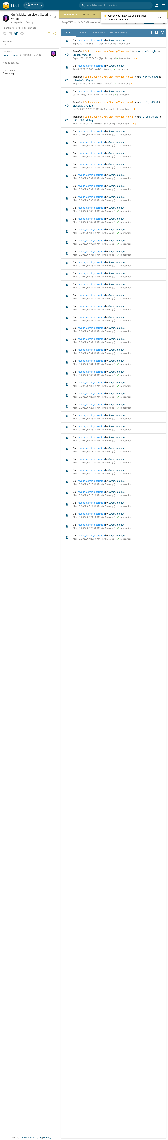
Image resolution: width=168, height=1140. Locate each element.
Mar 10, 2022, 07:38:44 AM (94, 200)
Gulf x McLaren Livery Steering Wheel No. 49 (108, 102)
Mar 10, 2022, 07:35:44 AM (94, 265)
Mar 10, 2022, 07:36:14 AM (94, 255)
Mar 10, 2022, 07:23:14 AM (94, 539)
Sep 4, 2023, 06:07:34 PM (94, 58)
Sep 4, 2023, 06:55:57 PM (94, 43)
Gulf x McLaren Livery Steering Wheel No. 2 (108, 51)
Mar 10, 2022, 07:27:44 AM (94, 440)
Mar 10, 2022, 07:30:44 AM (94, 375)
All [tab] (68, 32)
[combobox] (116, 5)
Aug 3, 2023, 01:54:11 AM (92, 69)
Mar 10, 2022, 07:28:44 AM (94, 418)
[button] (33, 5)
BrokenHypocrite (82, 54)
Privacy (47, 1137)
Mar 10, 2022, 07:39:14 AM (94, 189)
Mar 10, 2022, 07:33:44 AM (94, 309)
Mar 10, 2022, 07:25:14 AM (94, 495)
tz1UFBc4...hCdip (148, 116)
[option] (113, 42)
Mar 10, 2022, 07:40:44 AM (94, 156)
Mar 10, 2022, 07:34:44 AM (94, 287)
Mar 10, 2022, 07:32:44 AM (94, 331)
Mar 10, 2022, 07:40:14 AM (94, 167)
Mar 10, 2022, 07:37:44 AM (94, 222)
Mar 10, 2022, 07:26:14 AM (94, 473)
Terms (39, 1137)
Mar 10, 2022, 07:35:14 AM (94, 276)
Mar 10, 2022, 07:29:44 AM (94, 397)
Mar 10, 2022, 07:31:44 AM (94, 353)
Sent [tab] (83, 32)
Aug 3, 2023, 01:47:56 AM (92, 83)
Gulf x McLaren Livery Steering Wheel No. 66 (108, 116)
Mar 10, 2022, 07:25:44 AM (94, 484)
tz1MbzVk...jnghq (147, 51)
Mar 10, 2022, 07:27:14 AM (94, 451)
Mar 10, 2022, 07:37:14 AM (94, 233)
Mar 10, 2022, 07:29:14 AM (94, 408)
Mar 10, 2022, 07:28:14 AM (94, 429)
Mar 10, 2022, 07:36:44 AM (94, 244)
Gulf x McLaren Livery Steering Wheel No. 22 (108, 76)
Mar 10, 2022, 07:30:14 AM (94, 386)
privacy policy (123, 19)
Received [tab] (99, 32)
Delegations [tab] (118, 32)
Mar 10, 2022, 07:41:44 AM (94, 134)
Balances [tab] (89, 14)
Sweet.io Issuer (116, 40)
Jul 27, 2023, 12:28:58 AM (93, 109)
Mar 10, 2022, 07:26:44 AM (94, 462)
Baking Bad (28, 1137)
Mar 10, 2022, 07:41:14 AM (94, 145)
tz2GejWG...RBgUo (83, 80)
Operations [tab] (69, 14)
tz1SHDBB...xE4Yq (83, 120)
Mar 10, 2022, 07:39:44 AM (94, 178)
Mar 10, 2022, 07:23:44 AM (94, 528)
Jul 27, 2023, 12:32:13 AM (93, 94)
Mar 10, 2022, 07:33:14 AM (94, 320)
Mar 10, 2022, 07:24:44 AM (94, 506)
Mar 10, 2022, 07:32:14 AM (94, 342)
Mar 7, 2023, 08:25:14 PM (93, 123)
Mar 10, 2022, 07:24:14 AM (94, 517)
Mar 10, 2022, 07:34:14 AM (94, 298)
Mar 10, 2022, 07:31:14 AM (94, 364)
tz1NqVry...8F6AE (148, 76)
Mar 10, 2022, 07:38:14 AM (94, 211)
